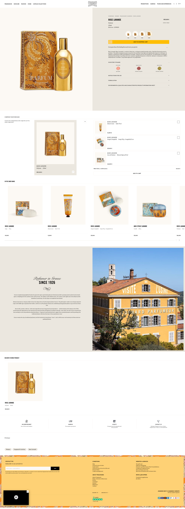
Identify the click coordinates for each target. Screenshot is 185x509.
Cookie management (97, 471)
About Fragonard (96, 477)
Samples (152, 3)
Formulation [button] (112, 80)
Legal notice (95, 467)
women (8, 449)
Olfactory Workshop (141, 465)
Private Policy (95, 469)
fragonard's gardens (19, 449)
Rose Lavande (112, 122)
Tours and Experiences (164, 3)
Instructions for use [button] (115, 75)
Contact (94, 486)
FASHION (23, 4)
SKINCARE (16, 4)
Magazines (95, 484)
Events (94, 480)
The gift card (139, 464)
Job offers (138, 478)
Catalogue (95, 481)
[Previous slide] (176, 240)
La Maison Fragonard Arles (143, 468)
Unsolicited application (142, 477)
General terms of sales (98, 465)
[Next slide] (179, 240)
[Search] (174, 4)
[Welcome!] (92, 3)
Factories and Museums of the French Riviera (147, 467)
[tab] (138, 62)
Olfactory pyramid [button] (114, 62)
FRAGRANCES (8, 4)
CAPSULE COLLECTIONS (39, 4)
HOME (29, 4)
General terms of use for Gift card (100, 468)
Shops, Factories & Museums (99, 478)
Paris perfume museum (142, 469)
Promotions (145, 3)
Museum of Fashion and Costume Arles (146, 471)
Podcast (94, 483)
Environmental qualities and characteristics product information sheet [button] (131, 85)
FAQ (93, 464)
